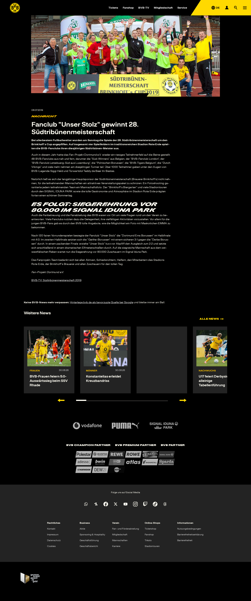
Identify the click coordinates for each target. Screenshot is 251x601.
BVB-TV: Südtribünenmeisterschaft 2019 (56, 280)
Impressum (52, 534)
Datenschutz (54, 540)
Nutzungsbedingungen (189, 528)
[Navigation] (245, 7)
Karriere (116, 546)
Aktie (82, 528)
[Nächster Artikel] (183, 400)
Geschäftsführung (89, 540)
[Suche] (236, 7)
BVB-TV (143, 7)
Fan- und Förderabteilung (125, 528)
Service (182, 7)
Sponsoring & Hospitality (92, 534)
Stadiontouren (152, 546)
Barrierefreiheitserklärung (190, 534)
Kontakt (51, 528)
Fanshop (128, 7)
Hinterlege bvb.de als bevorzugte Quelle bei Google (101, 302)
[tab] (88, 445)
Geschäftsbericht (89, 546)
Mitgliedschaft (163, 7)
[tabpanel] (125, 462)
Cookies (51, 546)
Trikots (148, 540)
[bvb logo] (15, 8)
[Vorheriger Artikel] (61, 400)
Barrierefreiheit (184, 540)
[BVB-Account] (227, 7)
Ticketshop (150, 528)
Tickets (113, 7)
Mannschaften (120, 540)
